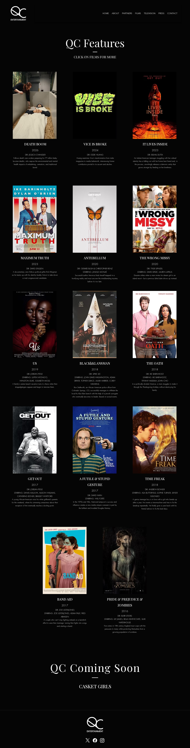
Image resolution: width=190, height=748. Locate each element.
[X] (88, 740)
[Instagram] (102, 740)
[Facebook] (95, 740)
